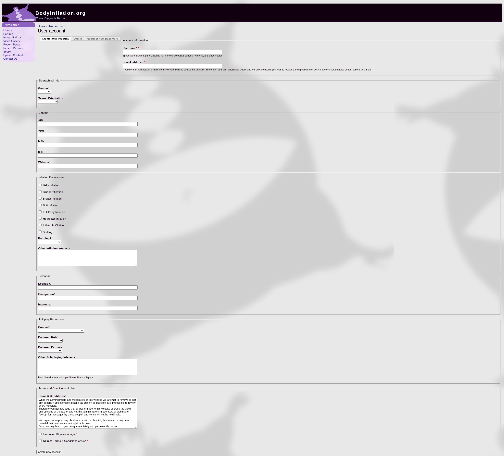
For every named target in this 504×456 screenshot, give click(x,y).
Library (7, 30)
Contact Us (10, 58)
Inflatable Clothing (53, 225)
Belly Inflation (50, 185)
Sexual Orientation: (51, 98)
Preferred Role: (48, 337)
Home (41, 26)
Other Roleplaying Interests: (57, 357)
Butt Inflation (50, 205)
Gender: (43, 88)
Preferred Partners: (50, 347)
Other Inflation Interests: (54, 248)
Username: (131, 48)
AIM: (41, 120)
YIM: (41, 130)
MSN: (41, 141)
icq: (40, 151)
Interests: (44, 304)
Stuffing (47, 232)
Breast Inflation (52, 198)
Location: (44, 283)
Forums (8, 33)
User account (56, 26)
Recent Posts (11, 44)
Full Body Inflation (53, 212)
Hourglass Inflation (54, 218)
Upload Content (13, 55)
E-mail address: (134, 62)
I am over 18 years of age (59, 434)
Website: (44, 162)
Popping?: (45, 238)
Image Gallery (12, 37)
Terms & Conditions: (52, 396)
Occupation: (46, 294)
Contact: (44, 327)
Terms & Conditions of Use (65, 440)
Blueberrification (52, 191)
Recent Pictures (13, 48)
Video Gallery (11, 41)
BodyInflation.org (60, 13)
